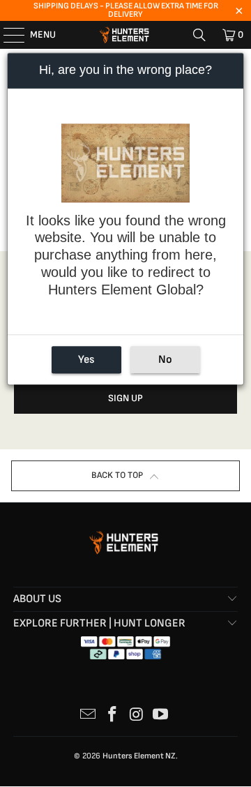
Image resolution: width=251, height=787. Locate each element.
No (165, 359)
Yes (86, 359)
